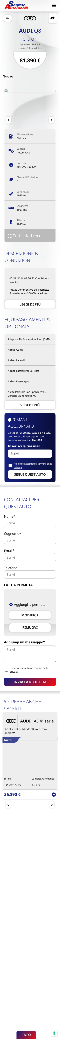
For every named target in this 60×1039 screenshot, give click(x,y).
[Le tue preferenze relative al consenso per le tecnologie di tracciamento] (54, 1033)
